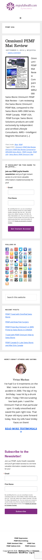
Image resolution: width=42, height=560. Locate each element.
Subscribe (21, 511)
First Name (12, 198)
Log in (31, 552)
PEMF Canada (27, 152)
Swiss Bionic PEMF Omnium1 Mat (21, 154)
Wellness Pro (23, 551)
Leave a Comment (14, 53)
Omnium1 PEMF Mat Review (20, 43)
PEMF (21, 144)
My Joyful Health (21, 6)
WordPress (23, 552)
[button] (21, 18)
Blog (16, 144)
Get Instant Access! (21, 229)
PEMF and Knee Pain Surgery (17, 322)
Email (10, 187)
